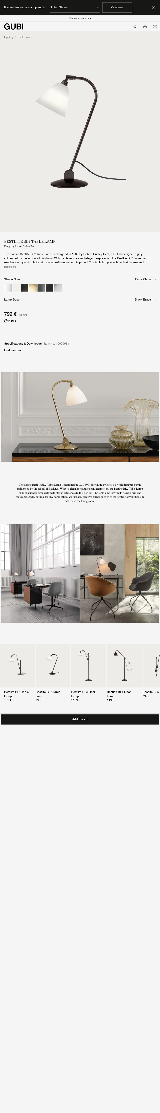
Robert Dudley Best (25, 246)
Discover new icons (80, 18)
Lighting (9, 37)
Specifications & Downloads (23, 343)
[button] (145, 26)
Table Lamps (25, 37)
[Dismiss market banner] (153, 7)
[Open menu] (155, 26)
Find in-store (12, 350)
